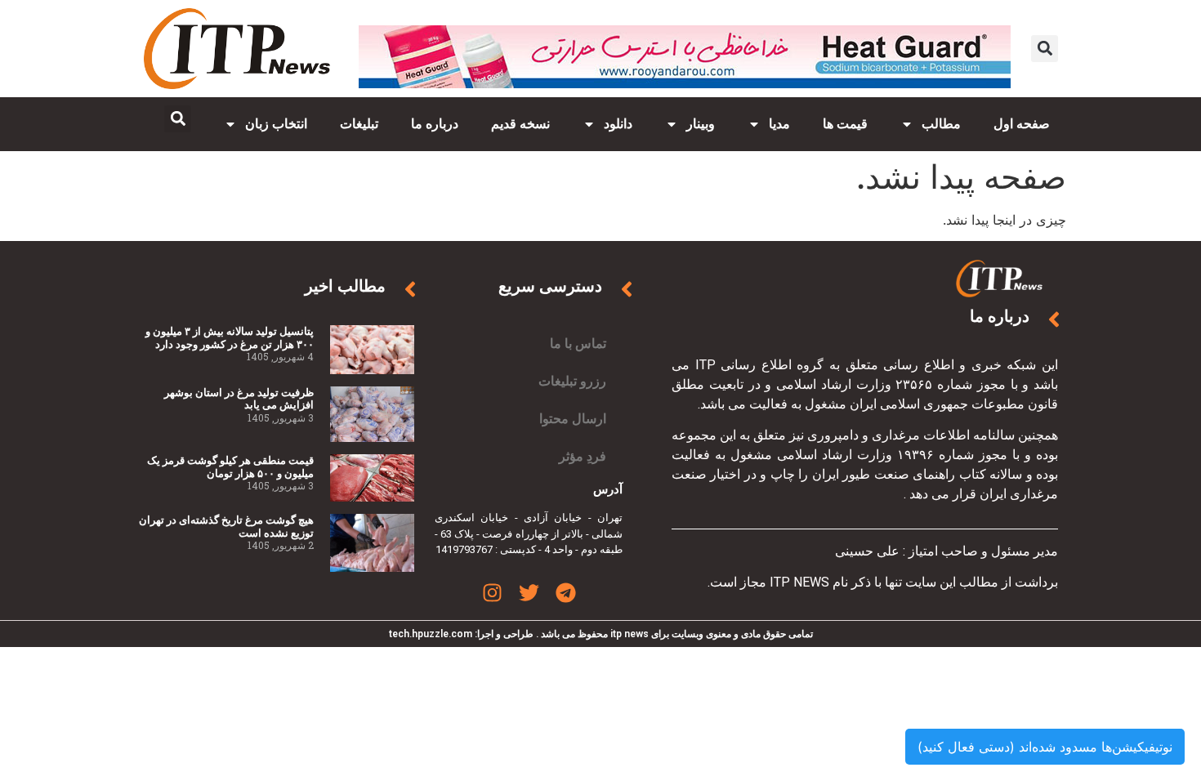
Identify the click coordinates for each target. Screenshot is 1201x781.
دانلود (618, 124)
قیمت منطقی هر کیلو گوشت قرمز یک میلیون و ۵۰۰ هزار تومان (230, 467)
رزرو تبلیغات (572, 381)
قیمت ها (845, 124)
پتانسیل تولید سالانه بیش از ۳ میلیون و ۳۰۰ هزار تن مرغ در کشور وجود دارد (229, 337)
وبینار (700, 124)
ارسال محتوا (572, 418)
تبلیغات (359, 124)
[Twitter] (529, 592)
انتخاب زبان (276, 124)
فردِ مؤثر (582, 456)
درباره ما (434, 124)
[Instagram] (492, 592)
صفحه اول (1021, 124)
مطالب (941, 124)
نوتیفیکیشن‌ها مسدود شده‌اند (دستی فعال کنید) (1044, 747)
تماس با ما (578, 343)
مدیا (779, 124)
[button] (1044, 48)
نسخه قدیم (520, 124)
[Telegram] (565, 592)
